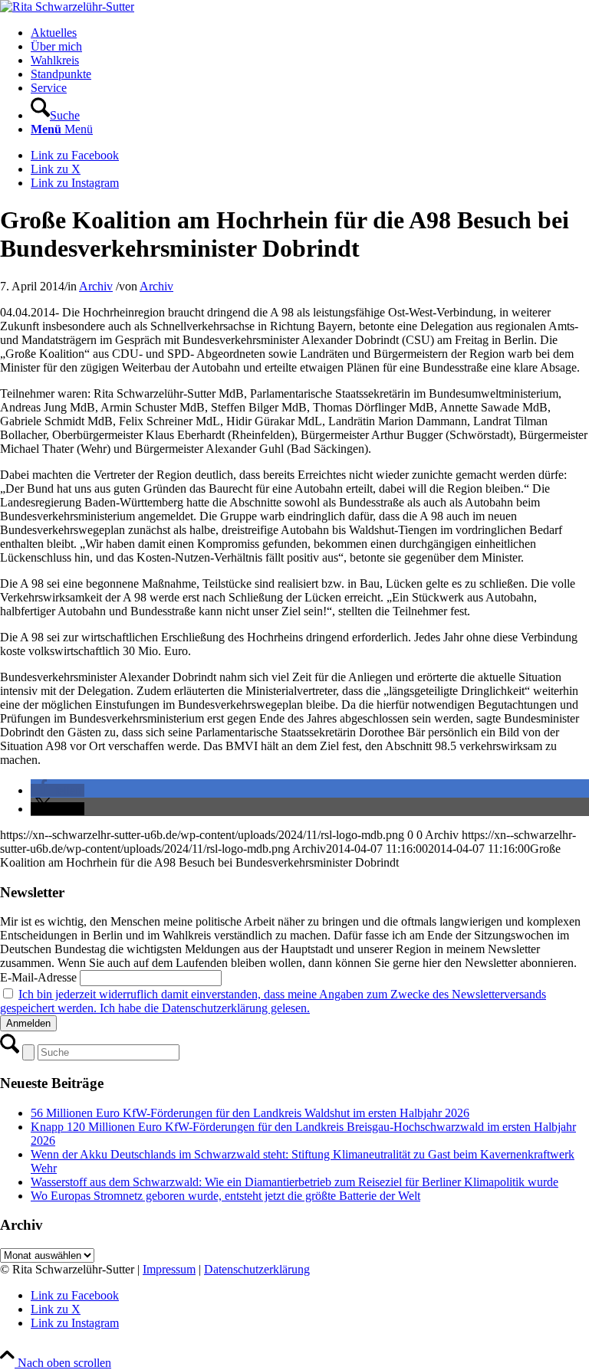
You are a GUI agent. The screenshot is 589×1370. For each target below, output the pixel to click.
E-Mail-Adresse (38, 977)
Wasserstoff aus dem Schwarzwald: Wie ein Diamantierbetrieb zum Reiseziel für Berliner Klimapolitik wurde (294, 1181)
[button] (57, 790)
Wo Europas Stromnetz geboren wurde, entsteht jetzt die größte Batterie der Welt (225, 1195)
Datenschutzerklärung (257, 1269)
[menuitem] (310, 33)
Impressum (169, 1269)
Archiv (96, 286)
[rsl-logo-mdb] (67, 6)
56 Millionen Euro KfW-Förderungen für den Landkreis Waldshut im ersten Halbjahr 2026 (250, 1112)
